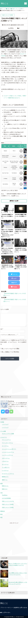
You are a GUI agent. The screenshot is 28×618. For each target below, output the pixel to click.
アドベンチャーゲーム (7, 442)
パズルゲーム (5, 461)
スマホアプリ (3, 437)
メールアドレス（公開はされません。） (8, 334)
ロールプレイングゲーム (8, 473)
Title (5, 146)
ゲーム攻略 (3, 431)
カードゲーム (5, 446)
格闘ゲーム (4, 479)
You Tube (20, 146)
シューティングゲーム (7, 455)
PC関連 (2, 422)
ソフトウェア (5, 424)
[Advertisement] (14, 378)
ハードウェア (5, 427)
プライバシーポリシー (6, 607)
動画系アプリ (5, 476)
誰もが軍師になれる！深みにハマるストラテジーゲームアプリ (18, 573)
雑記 (1, 517)
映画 (1, 483)
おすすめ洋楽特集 (6, 498)
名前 (1, 329)
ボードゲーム (5, 464)
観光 (1, 514)
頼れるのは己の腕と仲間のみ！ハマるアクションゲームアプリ (18, 583)
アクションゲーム (6, 439)
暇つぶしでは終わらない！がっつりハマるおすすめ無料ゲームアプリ (18, 564)
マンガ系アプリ (6, 467)
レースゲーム (5, 470)
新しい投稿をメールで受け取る (10, 352)
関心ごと (5, 3)
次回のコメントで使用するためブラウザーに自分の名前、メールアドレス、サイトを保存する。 (13, 342)
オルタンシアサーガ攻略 (8, 433)
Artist (13, 146)
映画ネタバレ (5, 485)
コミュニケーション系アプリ (9, 449)
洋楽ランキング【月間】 (8, 507)
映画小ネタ (4, 489)
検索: (2, 142)
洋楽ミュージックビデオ (8, 501)
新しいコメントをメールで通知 (10, 348)
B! (14, 282)
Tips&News (4, 495)
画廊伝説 (2, 511)
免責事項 (16, 607)
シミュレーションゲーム (8, 452)
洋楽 (1, 492)
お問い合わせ (23, 607)
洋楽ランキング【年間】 (8, 504)
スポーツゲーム (6, 458)
